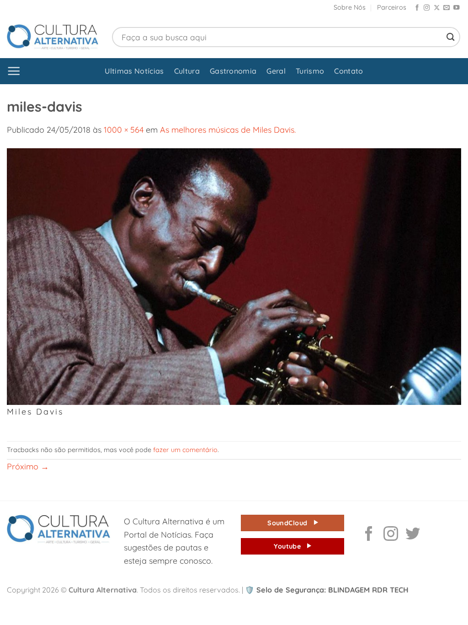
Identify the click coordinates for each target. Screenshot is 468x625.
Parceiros (391, 7)
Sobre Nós (350, 7)
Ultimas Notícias (134, 70)
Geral (276, 70)
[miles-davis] (234, 275)
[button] (14, 71)
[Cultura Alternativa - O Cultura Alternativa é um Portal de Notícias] (52, 36)
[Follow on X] (437, 8)
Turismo (310, 70)
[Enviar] (450, 36)
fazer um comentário (185, 450)
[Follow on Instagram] (427, 8)
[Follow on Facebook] (417, 8)
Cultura (187, 70)
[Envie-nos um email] (446, 8)
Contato (348, 70)
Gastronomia (233, 70)
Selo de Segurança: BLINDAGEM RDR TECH (327, 589)
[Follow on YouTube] (456, 8)
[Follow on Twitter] (412, 535)
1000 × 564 (124, 129)
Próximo (28, 466)
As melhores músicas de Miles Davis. (228, 129)
